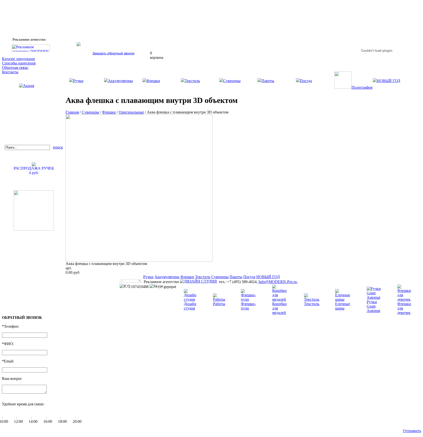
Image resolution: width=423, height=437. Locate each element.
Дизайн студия (190, 306)
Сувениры (232, 81)
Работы (219, 304)
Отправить (412, 431)
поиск (58, 147)
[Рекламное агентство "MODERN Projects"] (31, 50)
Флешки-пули (248, 306)
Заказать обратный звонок (113, 53)
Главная (72, 112)
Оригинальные (131, 112)
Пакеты (267, 81)
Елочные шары (342, 306)
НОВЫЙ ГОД (388, 81)
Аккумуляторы (120, 81)
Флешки (153, 81)
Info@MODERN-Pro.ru (277, 282)
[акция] (33, 92)
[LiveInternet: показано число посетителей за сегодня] (130, 281)
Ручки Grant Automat (373, 306)
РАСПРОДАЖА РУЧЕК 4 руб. (34, 170)
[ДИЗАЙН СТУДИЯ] (198, 281)
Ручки (78, 81)
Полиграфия (362, 87)
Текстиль (192, 81)
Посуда (306, 81)
